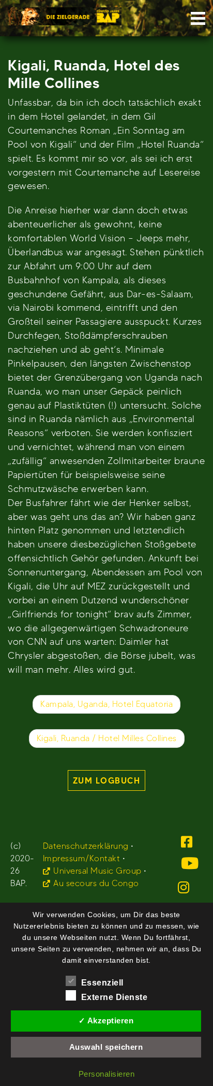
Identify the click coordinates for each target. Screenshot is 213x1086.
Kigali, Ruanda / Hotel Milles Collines (107, 738)
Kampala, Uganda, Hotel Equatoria (106, 704)
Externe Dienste (114, 997)
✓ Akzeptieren (106, 1020)
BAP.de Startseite (64, 13)
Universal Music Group (97, 871)
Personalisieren (107, 1073)
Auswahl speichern (106, 1046)
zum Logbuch (107, 780)
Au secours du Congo (96, 883)
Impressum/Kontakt (81, 858)
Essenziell (102, 982)
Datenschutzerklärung (86, 846)
